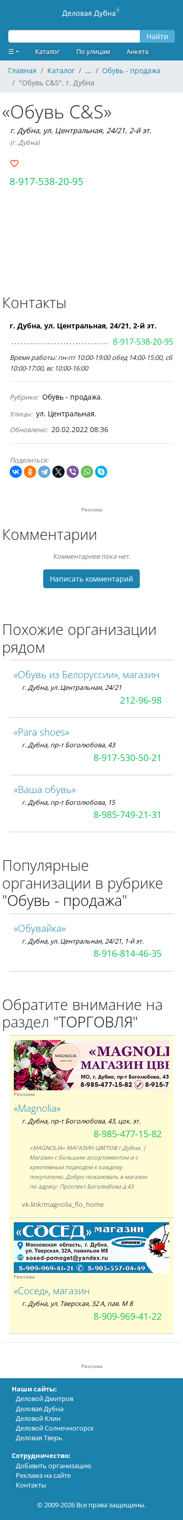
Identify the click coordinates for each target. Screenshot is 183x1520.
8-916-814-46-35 (128, 953)
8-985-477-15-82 (128, 1134)
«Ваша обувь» (45, 789)
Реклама (24, 1094)
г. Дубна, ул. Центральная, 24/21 (71, 687)
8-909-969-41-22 (128, 1316)
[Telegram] (44, 472)
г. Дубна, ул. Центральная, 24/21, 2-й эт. (80, 130)
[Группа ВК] (116, 1204)
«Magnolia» (37, 1108)
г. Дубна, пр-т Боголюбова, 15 (68, 802)
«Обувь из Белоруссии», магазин (87, 674)
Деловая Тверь (39, 1437)
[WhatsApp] (87, 472)
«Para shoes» (41, 732)
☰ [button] (11, 51)
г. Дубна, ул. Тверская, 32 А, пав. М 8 (77, 1303)
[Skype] (101, 472)
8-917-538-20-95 (46, 181)
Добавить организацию (54, 1465)
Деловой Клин (38, 1418)
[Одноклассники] (30, 472)
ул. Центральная (65, 413)
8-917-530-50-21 (128, 757)
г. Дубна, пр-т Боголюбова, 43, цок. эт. (81, 1121)
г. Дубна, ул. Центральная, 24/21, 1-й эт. (82, 941)
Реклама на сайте (43, 1475)
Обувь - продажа (71, 397)
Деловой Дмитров (44, 1398)
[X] (58, 472)
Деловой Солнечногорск (55, 1428)
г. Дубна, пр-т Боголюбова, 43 (68, 744)
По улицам (93, 51)
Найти (157, 36)
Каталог (47, 51)
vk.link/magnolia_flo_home (63, 1204)
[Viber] (73, 472)
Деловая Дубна (40, 1408)
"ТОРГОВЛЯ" (95, 1021)
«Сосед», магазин (52, 1290)
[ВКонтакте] (16, 472)
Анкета (137, 51)
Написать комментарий (91, 579)
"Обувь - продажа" (64, 900)
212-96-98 (141, 700)
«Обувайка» (40, 928)
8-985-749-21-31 (128, 814)
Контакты (31, 1484)
